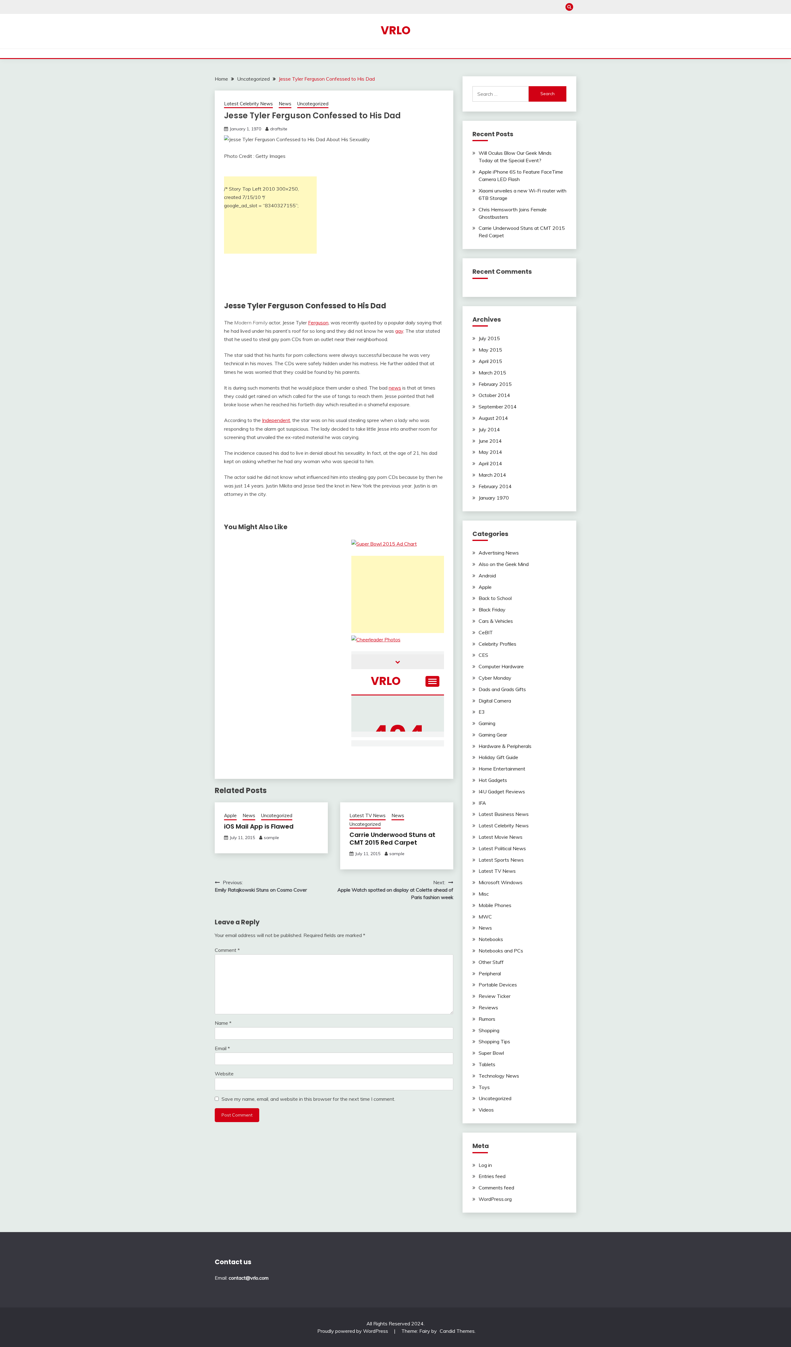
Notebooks (491, 939)
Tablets (487, 1064)
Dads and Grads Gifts (502, 689)
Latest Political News (502, 848)
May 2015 (490, 350)
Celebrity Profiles (497, 644)
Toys (484, 1087)
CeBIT (486, 632)
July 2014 (489, 429)
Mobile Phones (495, 905)
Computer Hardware (501, 666)
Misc (484, 894)
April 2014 (490, 463)
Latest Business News (504, 814)
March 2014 (492, 475)
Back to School (495, 598)
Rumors (487, 1019)
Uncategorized (312, 104)
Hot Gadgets (493, 780)
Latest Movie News (500, 837)
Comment (227, 950)
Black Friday (492, 609)
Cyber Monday (495, 678)
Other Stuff (491, 962)
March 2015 (492, 372)
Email (222, 1048)
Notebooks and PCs (501, 951)
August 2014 (493, 418)
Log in (485, 1165)
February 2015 (495, 384)
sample (271, 837)
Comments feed (496, 1187)
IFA (482, 803)
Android (487, 575)
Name (223, 1023)
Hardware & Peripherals (505, 746)
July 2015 (489, 338)
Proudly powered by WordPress (353, 1331)
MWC (485, 917)
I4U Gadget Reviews (502, 791)
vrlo (396, 30)
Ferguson (318, 322)
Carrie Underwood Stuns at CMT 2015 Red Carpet (392, 838)
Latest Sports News (501, 860)
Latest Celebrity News (248, 104)
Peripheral (490, 973)
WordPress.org (495, 1199)
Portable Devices (498, 985)
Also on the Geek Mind (504, 564)
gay (399, 331)
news (395, 388)
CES (483, 655)
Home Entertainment (502, 769)
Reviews (488, 1007)
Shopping (489, 1030)
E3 (482, 712)
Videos (486, 1110)
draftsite (278, 129)
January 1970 (494, 498)
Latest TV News (367, 815)
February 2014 (495, 486)
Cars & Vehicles (496, 621)
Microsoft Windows (500, 882)
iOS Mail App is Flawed (259, 826)
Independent (276, 420)
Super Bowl (491, 1053)
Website (224, 1073)
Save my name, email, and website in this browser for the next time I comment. (308, 1099)
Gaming (487, 723)
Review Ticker (494, 996)
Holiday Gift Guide (498, 757)
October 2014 (494, 395)
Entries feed (492, 1176)
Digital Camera (495, 701)
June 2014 (490, 441)
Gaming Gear (493, 735)
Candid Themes (457, 1331)
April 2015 (490, 361)
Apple (230, 815)
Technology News (499, 1076)
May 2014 (490, 452)
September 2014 (498, 406)
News (285, 104)
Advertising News (499, 553)
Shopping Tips (494, 1041)
